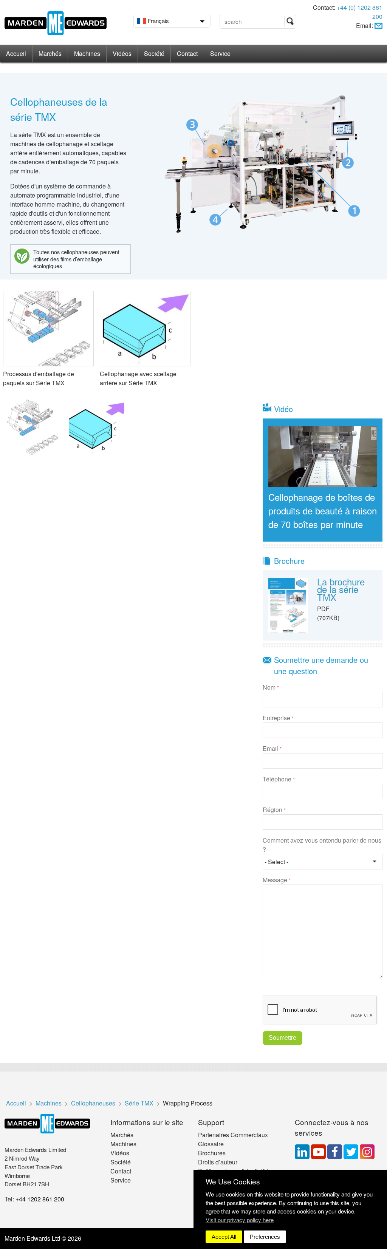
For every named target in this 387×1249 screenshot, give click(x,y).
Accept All (224, 1237)
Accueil (16, 53)
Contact (187, 53)
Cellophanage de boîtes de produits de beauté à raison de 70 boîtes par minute (322, 510)
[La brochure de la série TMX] (288, 604)
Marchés (50, 53)
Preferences (265, 1237)
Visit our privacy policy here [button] (240, 1220)
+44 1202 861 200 (39, 1199)
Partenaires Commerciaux (233, 1134)
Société (154, 53)
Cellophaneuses (93, 1103)
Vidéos (122, 53)
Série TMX (139, 1103)
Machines (87, 53)
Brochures (212, 1153)
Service (220, 53)
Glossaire (211, 1143)
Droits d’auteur (217, 1162)
